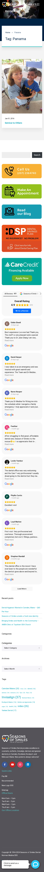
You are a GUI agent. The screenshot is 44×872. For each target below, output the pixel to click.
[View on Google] (7, 323)
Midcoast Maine (8, 757)
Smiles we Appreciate (26, 702)
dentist (5, 692)
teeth (13, 706)
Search (37, 155)
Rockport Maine (9, 702)
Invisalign (11, 697)
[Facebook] (5, 765)
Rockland (21, 754)
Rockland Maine (28, 698)
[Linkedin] (28, 765)
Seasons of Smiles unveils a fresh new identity (20, 616)
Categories (7, 643)
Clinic (23, 689)
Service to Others (13, 123)
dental (31, 689)
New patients (20, 757)
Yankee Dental (9, 710)
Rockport (29, 754)
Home (7, 32)
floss (29, 692)
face (22, 692)
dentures (14, 692)
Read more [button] (9, 340)
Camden (14, 754)
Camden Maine (10, 688)
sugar (5, 706)
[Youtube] (12, 765)
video (23, 706)
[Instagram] (20, 765)
